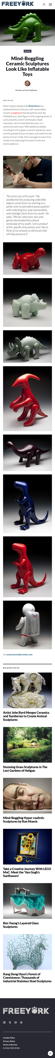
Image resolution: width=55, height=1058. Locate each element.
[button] (44, 4)
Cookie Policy (9, 1038)
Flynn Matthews (30, 90)
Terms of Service (10, 1044)
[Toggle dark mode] (50, 1053)
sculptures (16, 112)
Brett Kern (34, 106)
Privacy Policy (9, 1041)
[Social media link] (4, 1022)
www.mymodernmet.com (19, 654)
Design (27, 51)
